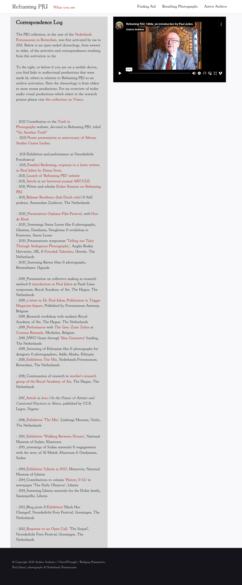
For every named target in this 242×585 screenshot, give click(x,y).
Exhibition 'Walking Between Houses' (55, 436)
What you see (64, 7)
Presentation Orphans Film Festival (54, 213)
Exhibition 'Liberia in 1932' (46, 469)
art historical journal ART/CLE (66, 181)
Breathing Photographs (180, 6)
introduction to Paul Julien (52, 284)
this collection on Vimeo (64, 99)
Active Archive (215, 6)
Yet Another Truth (32, 132)
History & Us (76, 480)
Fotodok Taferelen (59, 251)
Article (31, 181)
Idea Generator (72, 338)
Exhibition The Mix (41, 359)
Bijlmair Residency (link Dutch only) (53, 197)
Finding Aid (146, 6)
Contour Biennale (29, 332)
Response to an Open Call (46, 529)
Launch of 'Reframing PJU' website (53, 175)
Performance (37, 327)
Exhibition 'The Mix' (43, 420)
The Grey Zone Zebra (71, 327)
